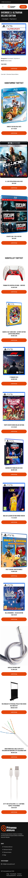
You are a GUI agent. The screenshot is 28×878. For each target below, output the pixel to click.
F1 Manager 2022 (14, 377)
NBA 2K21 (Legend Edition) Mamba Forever (14, 516)
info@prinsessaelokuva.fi (6, 1)
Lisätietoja (14, 68)
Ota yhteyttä (13, 874)
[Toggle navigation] (2, 6)
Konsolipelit (5, 19)
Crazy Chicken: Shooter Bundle (14, 569)
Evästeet (19, 874)
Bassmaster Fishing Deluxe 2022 (14, 468)
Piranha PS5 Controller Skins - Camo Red (14, 285)
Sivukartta (19, 875)
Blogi (4, 855)
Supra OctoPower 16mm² (14, 667)
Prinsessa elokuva (7, 847)
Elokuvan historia (7, 849)
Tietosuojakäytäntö (11, 875)
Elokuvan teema (7, 852)
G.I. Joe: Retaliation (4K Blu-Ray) (14, 181)
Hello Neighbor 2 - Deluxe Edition (14, 613)
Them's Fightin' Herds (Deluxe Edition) (14, 425)
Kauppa (23, 6)
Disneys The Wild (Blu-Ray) (14, 126)
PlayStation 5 (13, 19)
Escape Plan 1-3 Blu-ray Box (14, 236)
